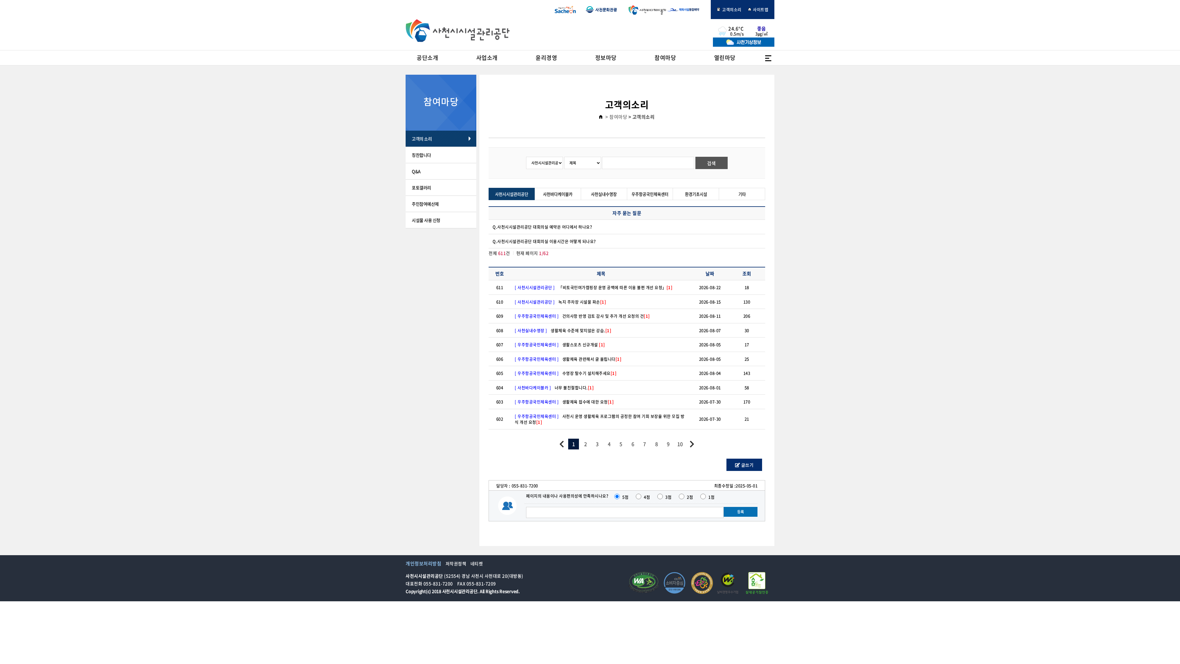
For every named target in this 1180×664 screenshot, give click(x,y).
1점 (711, 497)
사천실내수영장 (604, 194)
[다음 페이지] (691, 444)
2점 (690, 497)
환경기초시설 (696, 194)
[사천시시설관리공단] (457, 30)
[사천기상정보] (743, 45)
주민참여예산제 (425, 204)
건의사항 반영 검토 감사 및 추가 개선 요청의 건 (606, 316)
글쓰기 (746, 465)
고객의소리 (731, 9)
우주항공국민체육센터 (649, 194)
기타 (742, 194)
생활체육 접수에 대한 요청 (588, 402)
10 (680, 444)
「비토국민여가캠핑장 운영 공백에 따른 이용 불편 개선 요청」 (615, 287)
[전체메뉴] (768, 57)
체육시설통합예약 (686, 9)
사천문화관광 (601, 9)
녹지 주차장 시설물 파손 (582, 302)
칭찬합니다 (421, 155)
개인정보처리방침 (423, 563)
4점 (647, 497)
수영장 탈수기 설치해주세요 (589, 373)
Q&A (416, 171)
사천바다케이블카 (646, 9)
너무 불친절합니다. (574, 387)
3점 (668, 497)
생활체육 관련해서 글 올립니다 (592, 359)
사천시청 (565, 9)
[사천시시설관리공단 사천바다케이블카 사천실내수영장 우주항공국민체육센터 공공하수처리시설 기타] (545, 163)
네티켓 (476, 563)
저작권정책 (456, 563)
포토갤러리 (421, 187)
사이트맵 (760, 9)
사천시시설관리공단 (511, 194)
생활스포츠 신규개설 (583, 344)
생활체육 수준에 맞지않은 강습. (581, 330)
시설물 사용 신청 (426, 220)
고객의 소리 (422, 139)
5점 (625, 497)
